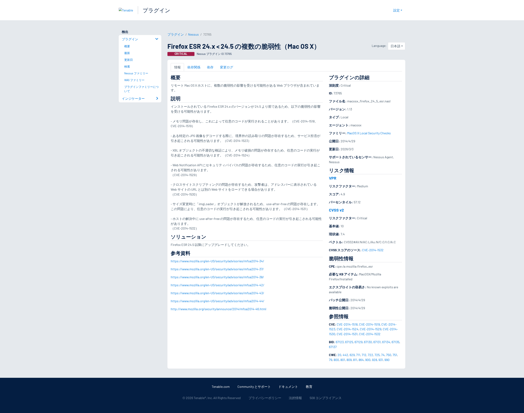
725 (377, 355)
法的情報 (295, 398)
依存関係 (193, 67)
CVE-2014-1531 (347, 334)
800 (336, 360)
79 (330, 360)
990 (387, 360)
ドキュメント (288, 386)
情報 (177, 67)
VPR (332, 177)
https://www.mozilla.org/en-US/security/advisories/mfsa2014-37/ (217, 269)
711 (358, 355)
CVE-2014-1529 (370, 329)
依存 (210, 67)
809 (349, 360)
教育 (309, 386)
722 (370, 355)
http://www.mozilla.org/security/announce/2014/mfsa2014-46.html (218, 309)
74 (383, 355)
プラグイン (156, 10)
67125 (349, 342)
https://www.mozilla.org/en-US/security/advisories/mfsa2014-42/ (217, 285)
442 (345, 355)
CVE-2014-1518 (347, 324)
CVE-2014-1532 (373, 250)
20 (339, 355)
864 (361, 360)
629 (352, 355)
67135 (395, 342)
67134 (386, 342)
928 (374, 360)
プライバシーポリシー (264, 398)
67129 (359, 342)
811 (355, 360)
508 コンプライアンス (326, 398)
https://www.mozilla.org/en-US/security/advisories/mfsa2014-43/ (217, 293)
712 (364, 355)
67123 (340, 342)
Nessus (193, 34)
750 (388, 355)
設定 (396, 10)
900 (367, 360)
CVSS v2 (336, 209)
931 (380, 360)
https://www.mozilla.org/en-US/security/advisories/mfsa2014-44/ (217, 301)
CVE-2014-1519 (369, 324)
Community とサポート (254, 386)
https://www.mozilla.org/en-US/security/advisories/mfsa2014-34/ (217, 261)
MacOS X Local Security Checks (369, 133)
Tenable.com (221, 386)
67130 (368, 342)
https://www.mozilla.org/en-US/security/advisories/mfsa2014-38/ (217, 277)
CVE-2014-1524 (347, 329)
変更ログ (226, 67)
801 (342, 360)
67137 (333, 347)
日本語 (395, 46)
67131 (377, 342)
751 (395, 355)
